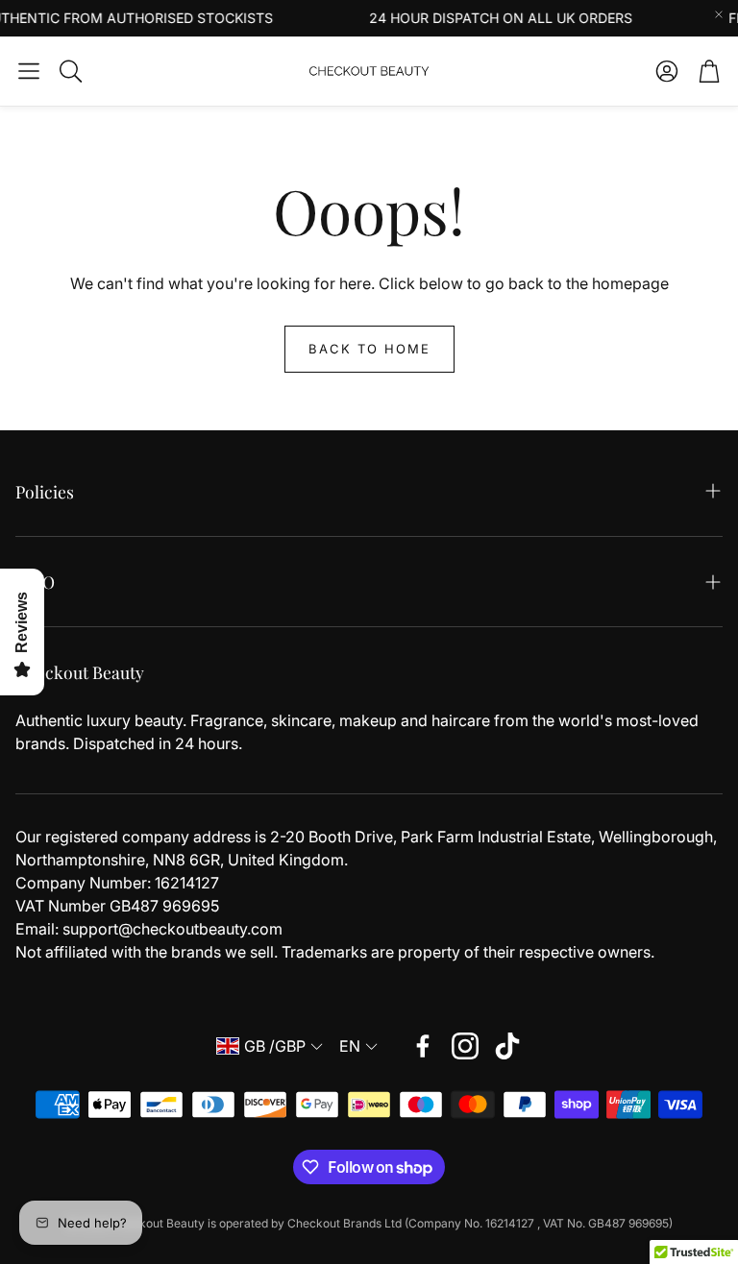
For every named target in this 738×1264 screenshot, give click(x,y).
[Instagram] (465, 1046)
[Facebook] (422, 1046)
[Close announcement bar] (718, 14)
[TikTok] (507, 1046)
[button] (28, 71)
